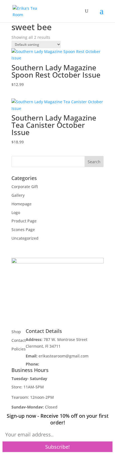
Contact (18, 340)
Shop (16, 331)
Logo (15, 212)
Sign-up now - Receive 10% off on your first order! (58, 419)
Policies (18, 349)
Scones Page (23, 229)
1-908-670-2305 (54, 364)
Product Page (24, 221)
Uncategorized (25, 238)
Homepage (21, 203)
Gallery (18, 195)
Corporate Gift (24, 186)
